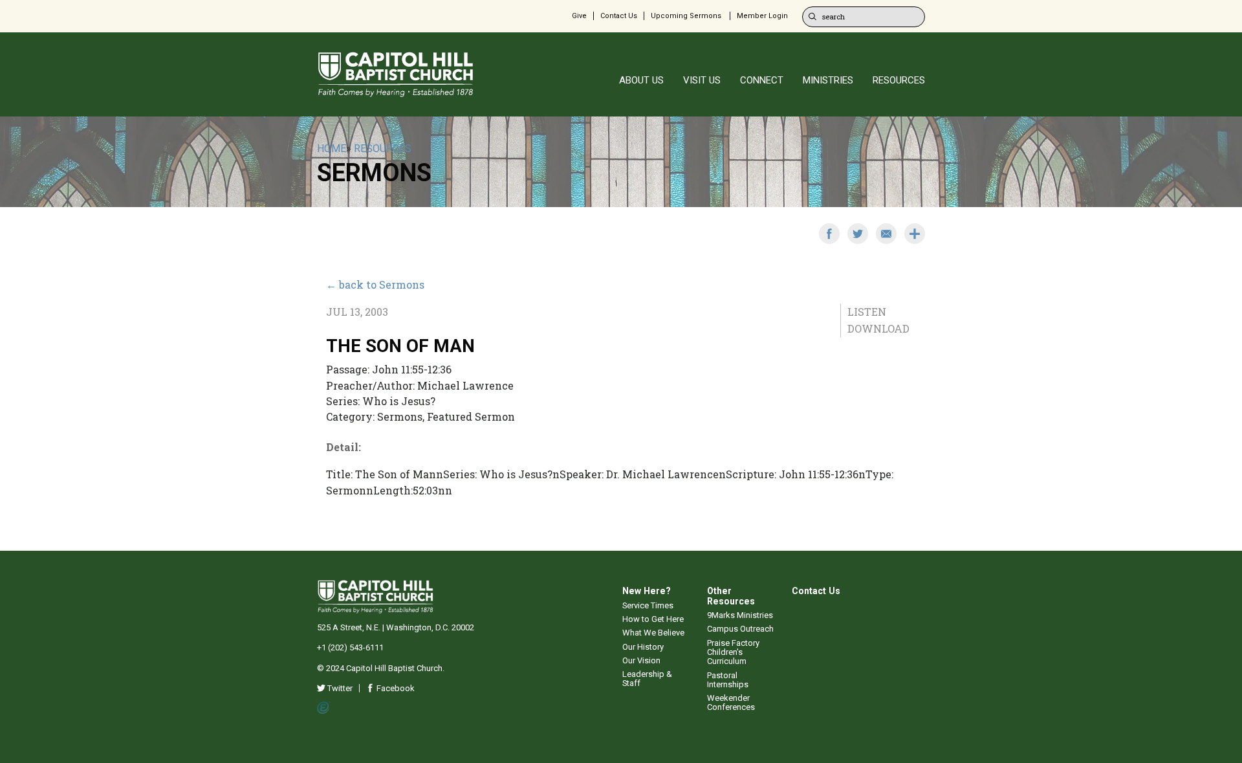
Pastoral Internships (727, 679)
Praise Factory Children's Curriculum (733, 652)
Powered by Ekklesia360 (324, 708)
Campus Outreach (740, 629)
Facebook (395, 688)
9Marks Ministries (740, 615)
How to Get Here (653, 619)
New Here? (646, 591)
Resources (382, 148)
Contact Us (618, 16)
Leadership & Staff (647, 678)
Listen (866, 311)
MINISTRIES (828, 80)
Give (579, 16)
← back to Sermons (375, 284)
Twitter (339, 688)
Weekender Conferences (731, 702)
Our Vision (641, 660)
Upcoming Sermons (686, 16)
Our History (643, 647)
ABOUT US (641, 80)
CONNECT (761, 80)
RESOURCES (899, 80)
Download (878, 328)
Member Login (762, 16)
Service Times (647, 605)
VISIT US (702, 80)
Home (331, 148)
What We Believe (653, 632)
